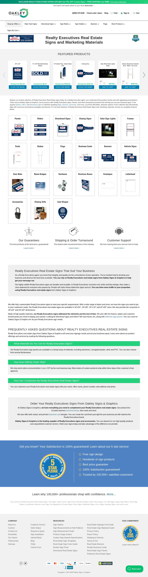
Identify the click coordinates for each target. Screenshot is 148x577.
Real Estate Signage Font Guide (100, 525)
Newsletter (12, 534)
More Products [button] (117, 24)
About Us (12, 525)
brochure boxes (72, 410)
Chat (115, 13)
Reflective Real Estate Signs (99, 554)
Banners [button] (94, 24)
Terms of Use (92, 541)
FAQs (33, 544)
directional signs (36, 105)
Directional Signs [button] (47, 24)
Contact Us (12, 531)
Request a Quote (38, 531)
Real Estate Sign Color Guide (65, 544)
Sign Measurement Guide (63, 531)
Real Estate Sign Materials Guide (100, 528)
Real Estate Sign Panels (97, 551)
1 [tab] (72, 92)
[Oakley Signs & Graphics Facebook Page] (21, 564)
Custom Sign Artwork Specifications (67, 538)
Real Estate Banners (95, 544)
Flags (105, 24)
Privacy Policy (93, 531)
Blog (106, 13)
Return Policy (92, 534)
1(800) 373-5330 (78, 13)
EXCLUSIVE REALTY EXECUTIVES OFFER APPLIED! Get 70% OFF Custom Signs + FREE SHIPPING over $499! (64, 2)
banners (65, 105)
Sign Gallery (58, 525)
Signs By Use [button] (12, 30)
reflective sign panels (113, 317)
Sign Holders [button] (80, 24)
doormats (72, 105)
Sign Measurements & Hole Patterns (68, 528)
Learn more (29, 248)
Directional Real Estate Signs (65, 551)
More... (111, 494)
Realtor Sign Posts (61, 547)
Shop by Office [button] (13, 24)
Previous (4, 74)
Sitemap (11, 544)
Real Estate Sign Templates (64, 541)
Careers (11, 528)
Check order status (94, 13)
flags (59, 105)
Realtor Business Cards (97, 547)
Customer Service (38, 525)
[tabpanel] (17, 76)
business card (54, 414)
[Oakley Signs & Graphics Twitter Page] (25, 564)
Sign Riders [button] (64, 24)
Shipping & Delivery (95, 538)
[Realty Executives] (23, 38)
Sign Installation (37, 534)
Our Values (12, 538)
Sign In (126, 13)
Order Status (36, 528)
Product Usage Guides (62, 534)
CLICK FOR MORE (18, 87)
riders (24, 105)
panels (18, 105)
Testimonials (13, 541)
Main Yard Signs (31, 24)
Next (144, 74)
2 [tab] (76, 92)
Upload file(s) (36, 538)
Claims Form (36, 547)
